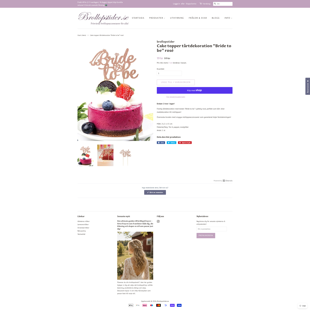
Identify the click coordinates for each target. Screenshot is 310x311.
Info (228, 18)
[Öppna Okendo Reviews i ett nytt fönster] (223, 180)
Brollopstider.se (163, 301)
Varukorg (206, 4)
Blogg (216, 18)
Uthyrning (177, 18)
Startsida (138, 18)
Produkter (156, 18)
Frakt (170, 63)
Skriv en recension (157, 193)
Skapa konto (191, 4)
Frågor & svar (198, 18)
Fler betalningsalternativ (175, 97)
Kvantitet (160, 69)
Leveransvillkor (83, 224)
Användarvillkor (83, 228)
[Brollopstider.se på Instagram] (158, 222)
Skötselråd (81, 234)
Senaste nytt (123, 216)
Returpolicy (82, 231)
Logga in (176, 4)
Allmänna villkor (84, 221)
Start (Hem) (82, 35)
